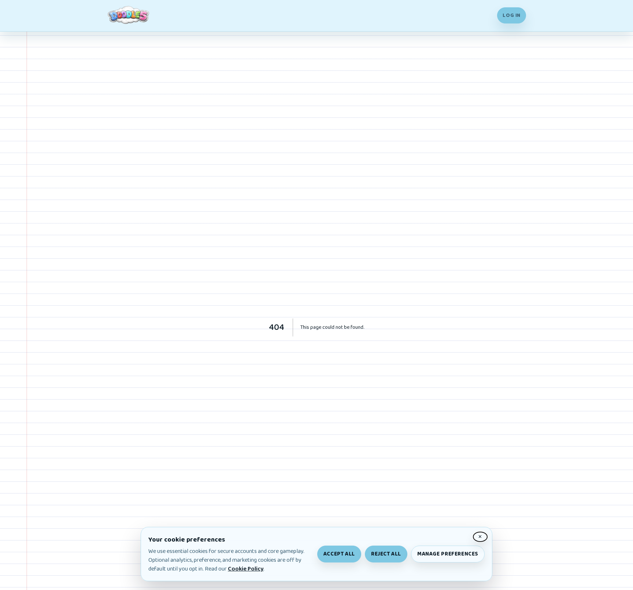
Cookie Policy (245, 568)
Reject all (386, 554)
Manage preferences (447, 554)
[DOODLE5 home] (129, 15)
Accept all (339, 554)
